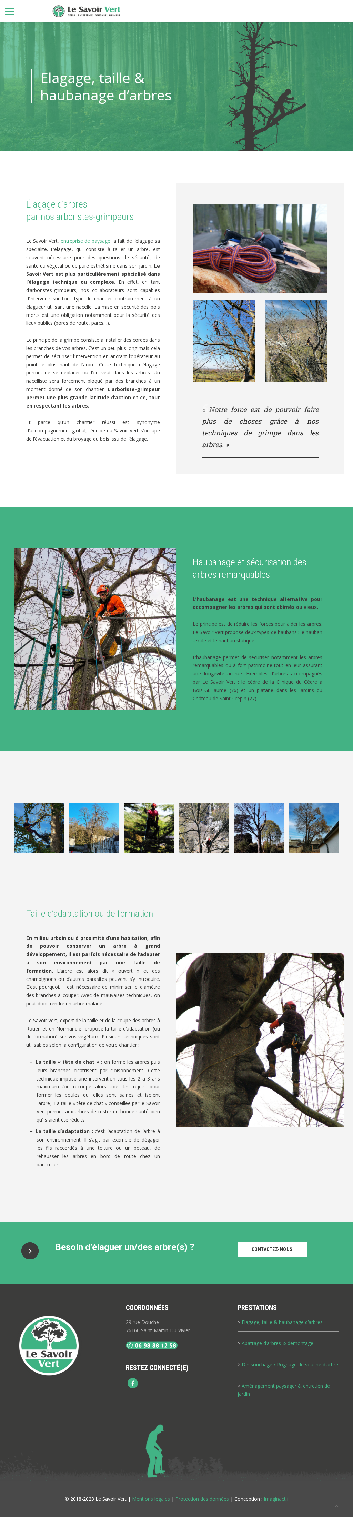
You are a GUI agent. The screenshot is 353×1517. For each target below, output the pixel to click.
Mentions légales (151, 1499)
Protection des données (202, 1499)
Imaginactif (276, 1499)
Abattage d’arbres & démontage (277, 1343)
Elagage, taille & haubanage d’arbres (282, 1322)
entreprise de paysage (85, 241)
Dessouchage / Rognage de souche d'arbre (290, 1364)
